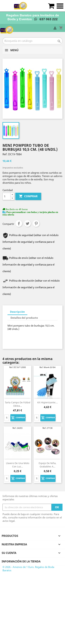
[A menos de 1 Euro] (20, 6)
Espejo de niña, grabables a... (47, 465)
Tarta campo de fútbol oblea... (17, 404)
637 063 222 (47, 19)
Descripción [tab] (17, 311)
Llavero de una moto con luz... (17, 465)
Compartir (19, 223)
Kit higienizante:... (47, 402)
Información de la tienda (21, 561)
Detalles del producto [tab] (24, 317)
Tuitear (27, 223)
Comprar (28, 196)
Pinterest (36, 223)
